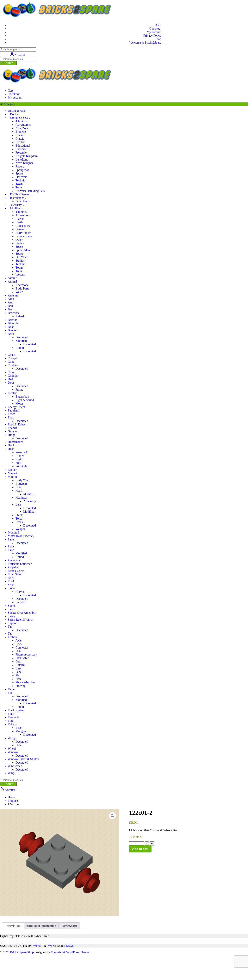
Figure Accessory (26, 654)
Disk (18, 651)
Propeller (13, 567)
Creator (20, 142)
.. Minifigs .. (15, 208)
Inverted (21, 602)
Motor (19, 403)
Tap (10, 633)
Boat (11, 326)
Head (19, 490)
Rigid (19, 459)
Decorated (22, 337)
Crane (11, 372)
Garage (12, 431)
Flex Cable (22, 658)
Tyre (10, 720)
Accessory (22, 285)
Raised (20, 316)
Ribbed (20, 455)
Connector (22, 647)
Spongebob (22, 170)
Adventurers (23, 124)
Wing (11, 773)
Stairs (11, 609)
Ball (10, 306)
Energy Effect (16, 407)
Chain (11, 354)
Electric (12, 393)
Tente (11, 689)
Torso (19, 518)
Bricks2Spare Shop (22, 952)
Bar (10, 309)
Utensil (20, 522)
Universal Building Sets (30, 190)
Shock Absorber (25, 682)
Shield (19, 515)
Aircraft (12, 278)
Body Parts (22, 288)
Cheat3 (20, 135)
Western (20, 274)
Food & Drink (16, 424)
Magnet (12, 473)
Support (12, 623)
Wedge (12, 738)
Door (11, 382)
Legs (19, 504)
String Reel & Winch (20, 619)
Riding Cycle (16, 570)
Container (14, 365)
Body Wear (22, 480)
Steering (21, 685)
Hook (11, 445)
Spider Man (23, 250)
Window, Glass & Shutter (23, 759)
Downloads (23, 201)
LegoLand (22, 159)
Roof (11, 581)
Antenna (13, 295)
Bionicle (21, 131)
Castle (19, 222)
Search (8, 63)
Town (19, 184)
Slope (11, 588)
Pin (18, 675)
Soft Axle (21, 466)
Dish (11, 379)
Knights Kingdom (27, 156)
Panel (11, 539)
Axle (19, 640)
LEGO (70, 945)
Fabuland (13, 410)
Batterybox (22, 396)
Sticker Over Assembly (22, 612)
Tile (10, 692)
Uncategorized (17, 110)
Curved (20, 591)
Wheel (12, 748)
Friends (12, 428)
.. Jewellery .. (16, 204)
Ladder (12, 469)
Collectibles (23, 225)
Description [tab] (13, 925)
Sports (19, 173)
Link (18, 668)
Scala (11, 584)
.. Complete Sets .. (19, 117)
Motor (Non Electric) (21, 536)
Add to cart (140, 849)
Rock (11, 577)
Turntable (13, 717)
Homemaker (15, 441)
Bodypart (21, 483)
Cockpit (12, 358)
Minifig (12, 476)
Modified (21, 340)
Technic (20, 180)
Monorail (13, 532)
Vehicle (12, 724)
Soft (18, 462)
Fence (11, 414)
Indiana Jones (24, 236)
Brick (11, 333)
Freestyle (21, 152)
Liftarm (20, 665)
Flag (10, 417)
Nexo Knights (24, 163)
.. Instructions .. (17, 197)
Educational (23, 145)
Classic (20, 138)
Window (13, 752)
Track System (16, 710)
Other (19, 239)
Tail (10, 626)
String (11, 616)
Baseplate (14, 312)
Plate (11, 550)
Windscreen (15, 766)
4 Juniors (21, 121)
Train (19, 187)
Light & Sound (25, 400)
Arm (10, 302)
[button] (112, 815)
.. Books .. (14, 114)
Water (19, 292)
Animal (12, 281)
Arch (11, 299)
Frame (19, 389)
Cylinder (13, 375)
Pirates (20, 243)
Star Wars (21, 177)
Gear (19, 661)
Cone (11, 361)
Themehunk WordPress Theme (70, 952)
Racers (20, 166)
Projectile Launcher (20, 563)
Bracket (12, 330)
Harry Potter (23, 232)
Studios (20, 260)
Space (19, 246)
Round (20, 347)
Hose (11, 448)
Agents (20, 218)
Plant (11, 546)
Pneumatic (22, 452)
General (20, 229)
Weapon (21, 529)
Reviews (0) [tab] (69, 925)
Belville (12, 319)
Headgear (21, 497)
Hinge (11, 434)
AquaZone (22, 128)
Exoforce (21, 149)
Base (19, 727)
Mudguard (22, 731)
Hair (18, 487)
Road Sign (14, 574)
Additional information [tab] (41, 925)
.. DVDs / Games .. (19, 194)
